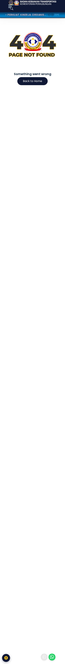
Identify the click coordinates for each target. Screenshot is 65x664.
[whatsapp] (52, 657)
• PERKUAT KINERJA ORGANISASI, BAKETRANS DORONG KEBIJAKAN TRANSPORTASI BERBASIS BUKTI (26, 15)
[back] (44, 657)
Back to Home (32, 81)
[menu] (11, 6)
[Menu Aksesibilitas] (6, 658)
